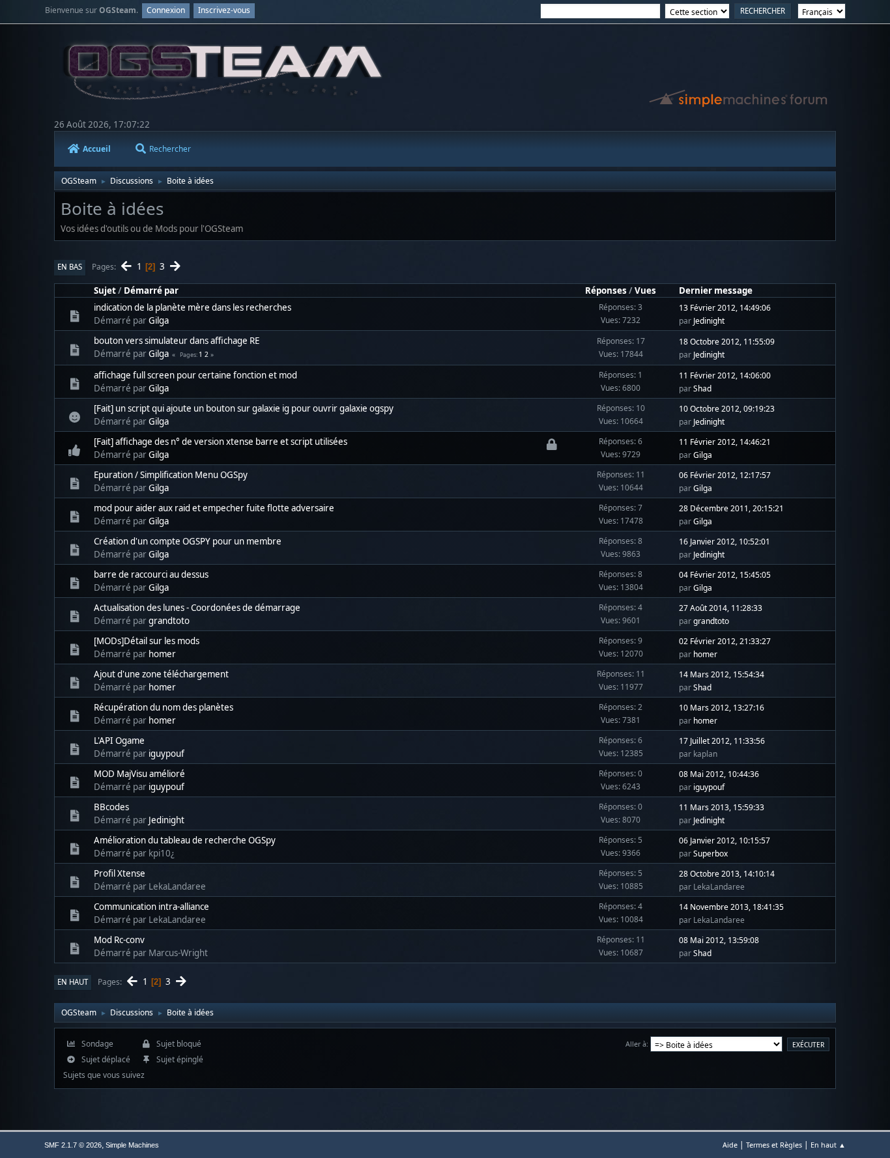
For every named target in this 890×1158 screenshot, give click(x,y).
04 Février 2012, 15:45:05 (725, 574)
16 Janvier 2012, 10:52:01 (724, 541)
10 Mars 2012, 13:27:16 (721, 707)
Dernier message (716, 290)
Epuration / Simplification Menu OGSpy (171, 475)
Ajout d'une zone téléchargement (161, 674)
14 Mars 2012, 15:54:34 (721, 674)
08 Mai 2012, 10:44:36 (719, 774)
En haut (72, 982)
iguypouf (166, 753)
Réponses (606, 290)
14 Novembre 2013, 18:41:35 (731, 906)
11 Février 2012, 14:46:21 (725, 441)
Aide (730, 1145)
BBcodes (111, 807)
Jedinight (709, 320)
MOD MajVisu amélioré (139, 774)
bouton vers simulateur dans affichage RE (176, 340)
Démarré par (151, 290)
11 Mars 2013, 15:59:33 (721, 807)
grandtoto (169, 621)
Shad (702, 388)
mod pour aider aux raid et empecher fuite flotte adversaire (214, 508)
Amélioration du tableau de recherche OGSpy (185, 840)
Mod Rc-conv (119, 940)
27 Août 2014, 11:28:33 (720, 608)
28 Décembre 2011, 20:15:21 (731, 508)
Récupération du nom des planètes (163, 707)
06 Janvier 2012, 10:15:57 (724, 840)
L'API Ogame (119, 740)
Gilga (159, 320)
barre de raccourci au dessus (151, 574)
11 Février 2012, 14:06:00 (725, 375)
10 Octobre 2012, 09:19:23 (727, 408)
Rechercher (170, 148)
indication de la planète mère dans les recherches (192, 307)
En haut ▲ (828, 1145)
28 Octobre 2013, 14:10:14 (727, 873)
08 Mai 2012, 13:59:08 (719, 940)
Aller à (635, 1044)
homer (162, 654)
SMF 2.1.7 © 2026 (73, 1145)
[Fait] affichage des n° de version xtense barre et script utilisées (220, 441)
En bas (69, 267)
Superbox (710, 853)
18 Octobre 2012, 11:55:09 (727, 341)
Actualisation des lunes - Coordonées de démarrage (197, 608)
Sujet (105, 290)
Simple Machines (132, 1145)
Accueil (97, 148)
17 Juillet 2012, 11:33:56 (722, 740)
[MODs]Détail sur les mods (146, 641)
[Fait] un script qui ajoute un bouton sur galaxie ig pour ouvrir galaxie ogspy (244, 408)
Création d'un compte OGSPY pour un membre (187, 541)
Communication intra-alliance (151, 906)
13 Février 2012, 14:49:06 (725, 307)
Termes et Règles (774, 1145)
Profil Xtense (119, 873)
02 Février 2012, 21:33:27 (725, 641)
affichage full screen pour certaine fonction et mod (195, 375)
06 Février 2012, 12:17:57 (725, 475)
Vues (645, 290)
